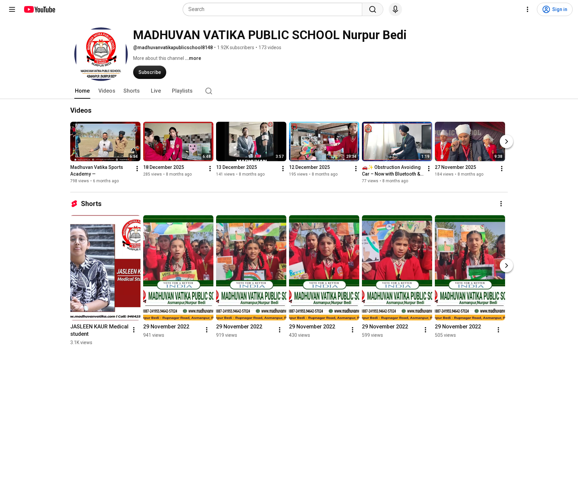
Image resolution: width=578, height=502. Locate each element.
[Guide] (12, 9)
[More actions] (137, 168)
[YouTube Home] (39, 9)
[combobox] (274, 9)
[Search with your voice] (395, 9)
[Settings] (527, 9)
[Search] (372, 9)
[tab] (82, 91)
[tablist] (289, 91)
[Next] (506, 141)
